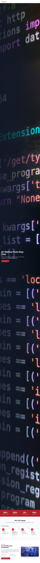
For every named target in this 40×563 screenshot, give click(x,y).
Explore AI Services (5, 558)
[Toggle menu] (38, 1)
